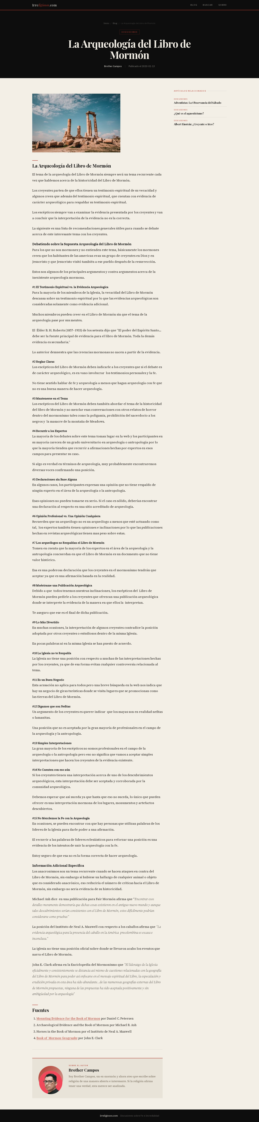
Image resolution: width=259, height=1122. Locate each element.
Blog (193, 5)
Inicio (106, 23)
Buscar (208, 5)
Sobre (222, 5)
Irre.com (44, 5)
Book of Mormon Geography (57, 1038)
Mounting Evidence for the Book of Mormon (68, 1018)
